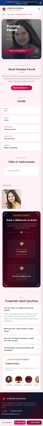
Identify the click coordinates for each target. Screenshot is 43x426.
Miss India (11, 14)
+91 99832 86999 (15, 411)
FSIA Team (21, 422)
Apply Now (35, 422)
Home (4, 14)
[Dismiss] (40, 3)
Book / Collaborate (17, 51)
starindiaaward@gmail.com (11, 414)
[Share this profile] (36, 51)
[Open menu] (39, 9)
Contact (8, 422)
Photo (31, 14)
